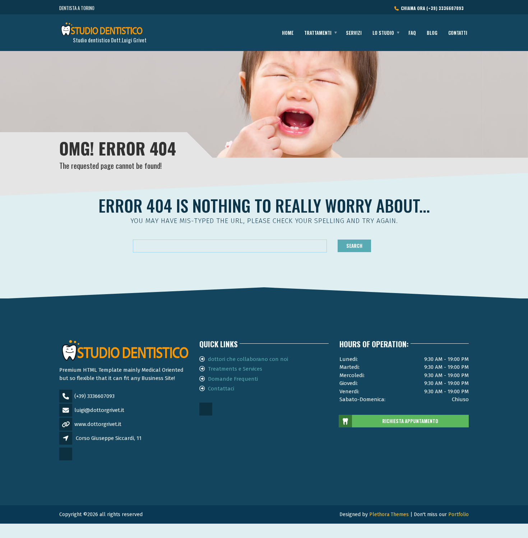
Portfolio (458, 514)
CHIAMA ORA (431, 8)
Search (354, 245)
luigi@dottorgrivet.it (99, 410)
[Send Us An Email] (66, 459)
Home (287, 32)
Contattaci (221, 388)
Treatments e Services (235, 369)
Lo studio (383, 32)
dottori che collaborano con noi (248, 359)
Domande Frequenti (233, 379)
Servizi (354, 32)
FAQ (412, 32)
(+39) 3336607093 (94, 396)
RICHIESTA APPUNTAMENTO (410, 421)
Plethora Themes (389, 514)
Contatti (457, 32)
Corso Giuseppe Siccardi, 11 (109, 438)
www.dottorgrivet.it (97, 424)
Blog (432, 32)
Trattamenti (318, 32)
